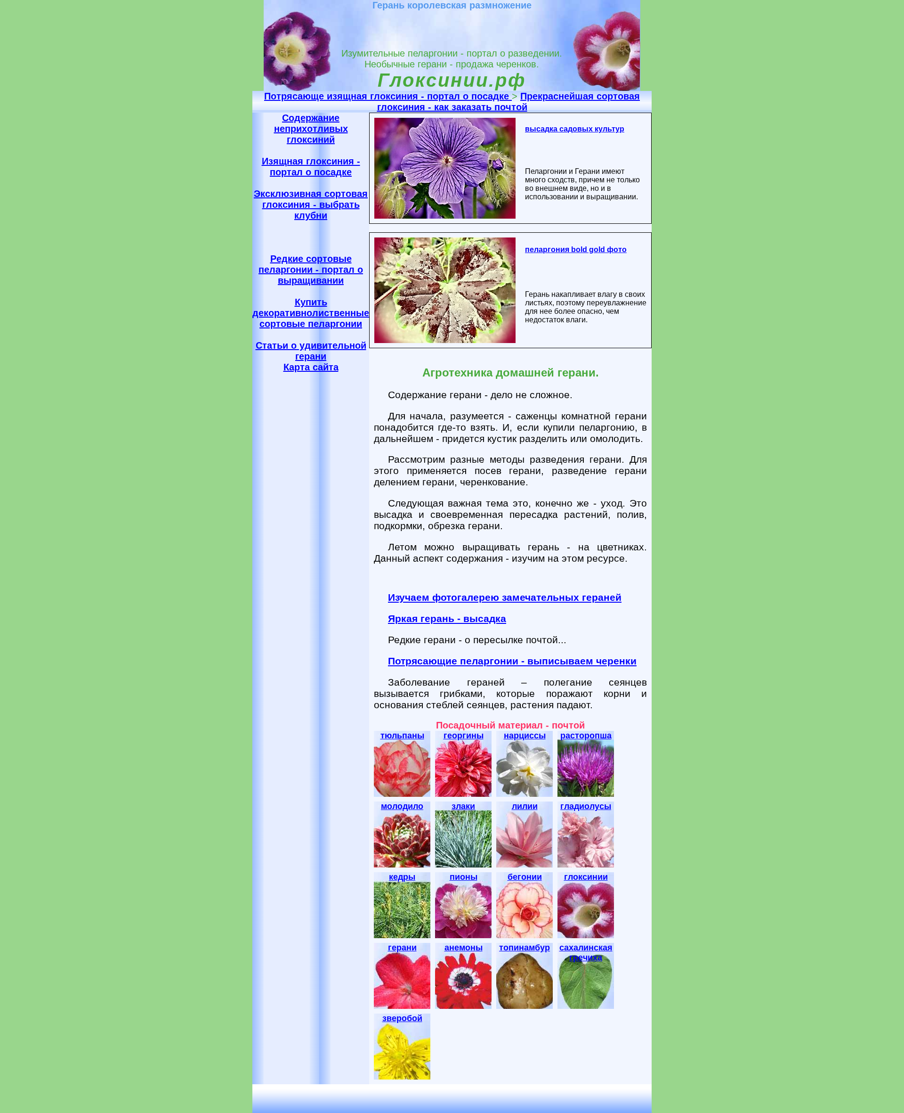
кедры (402, 877)
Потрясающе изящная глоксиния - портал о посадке (388, 96)
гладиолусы (585, 806)
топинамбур (524, 947)
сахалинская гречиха (586, 952)
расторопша (586, 735)
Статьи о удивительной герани (311, 350)
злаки (463, 806)
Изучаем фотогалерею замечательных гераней (505, 597)
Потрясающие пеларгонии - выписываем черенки (512, 660)
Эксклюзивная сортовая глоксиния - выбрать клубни (311, 204)
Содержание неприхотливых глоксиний (311, 129)
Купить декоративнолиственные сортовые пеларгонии (310, 313)
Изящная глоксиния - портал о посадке (311, 166)
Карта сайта (311, 367)
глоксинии (586, 877)
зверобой (402, 1018)
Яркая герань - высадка (447, 618)
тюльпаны (402, 735)
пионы (463, 877)
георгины (464, 735)
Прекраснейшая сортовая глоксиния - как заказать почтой (508, 101)
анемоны (463, 947)
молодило (402, 806)
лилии (525, 806)
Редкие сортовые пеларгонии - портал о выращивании (310, 270)
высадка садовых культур (574, 129)
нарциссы (525, 735)
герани (402, 947)
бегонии (525, 877)
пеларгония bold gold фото (576, 250)
